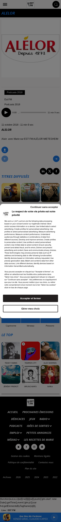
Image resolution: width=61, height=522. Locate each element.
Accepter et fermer (30, 298)
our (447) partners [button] (18, 221)
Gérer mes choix (30, 308)
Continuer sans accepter (44, 207)
